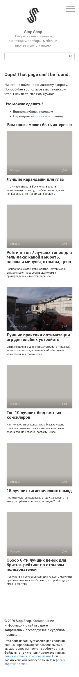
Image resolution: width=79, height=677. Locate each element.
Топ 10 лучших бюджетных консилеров (34, 415)
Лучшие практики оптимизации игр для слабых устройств (38, 337)
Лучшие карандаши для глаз (35, 179)
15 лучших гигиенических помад (39, 490)
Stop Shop (33, 32)
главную (41, 116)
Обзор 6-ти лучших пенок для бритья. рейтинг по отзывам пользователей (36, 565)
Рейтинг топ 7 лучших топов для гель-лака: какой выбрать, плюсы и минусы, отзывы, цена (39, 257)
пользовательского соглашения (27, 656)
